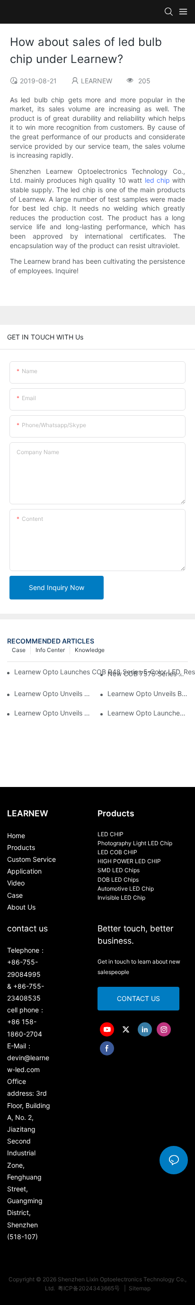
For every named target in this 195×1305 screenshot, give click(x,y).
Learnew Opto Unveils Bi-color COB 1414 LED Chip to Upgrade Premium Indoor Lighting (147, 693)
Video (16, 883)
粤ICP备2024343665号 (89, 1288)
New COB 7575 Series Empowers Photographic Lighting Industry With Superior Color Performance (147, 674)
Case (19, 649)
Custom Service (31, 859)
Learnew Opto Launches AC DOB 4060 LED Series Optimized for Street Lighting (147, 713)
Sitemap (139, 1288)
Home (16, 835)
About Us (21, 907)
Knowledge (90, 649)
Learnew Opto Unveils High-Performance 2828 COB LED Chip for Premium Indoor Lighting (54, 693)
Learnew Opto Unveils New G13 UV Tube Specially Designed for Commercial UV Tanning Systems (54, 713)
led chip (157, 180)
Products (21, 847)
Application (24, 871)
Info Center (50, 649)
